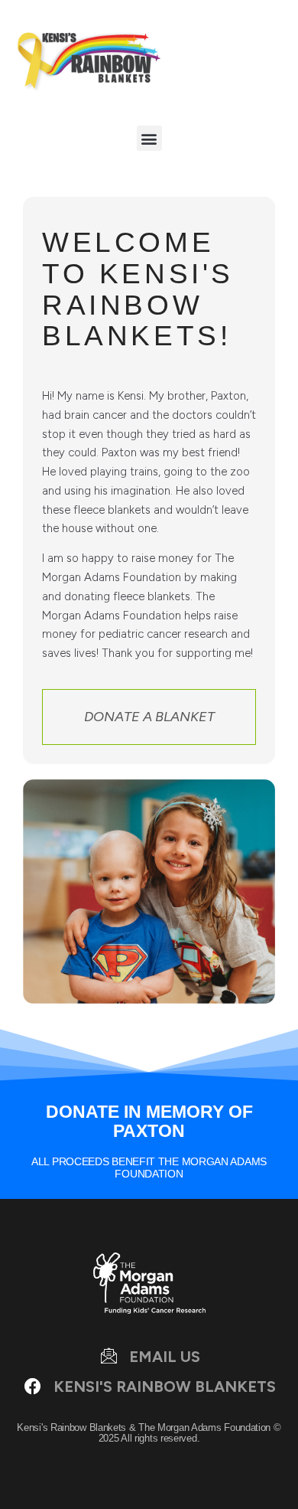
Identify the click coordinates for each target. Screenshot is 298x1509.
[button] (149, 138)
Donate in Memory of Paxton (149, 1121)
